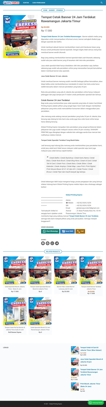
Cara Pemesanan (38, 3)
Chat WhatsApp (52, 231)
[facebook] (43, 243)
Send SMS (69, 231)
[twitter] (47, 243)
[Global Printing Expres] (11, 2)
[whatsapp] (52, 243)
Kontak (26, 3)
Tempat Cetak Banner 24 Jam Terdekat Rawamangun (61, 36)
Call (82, 231)
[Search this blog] (101, 2)
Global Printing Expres (74, 195)
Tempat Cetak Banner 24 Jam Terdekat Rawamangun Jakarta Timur (91, 372)
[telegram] (57, 243)
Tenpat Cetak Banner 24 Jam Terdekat (83, 216)
